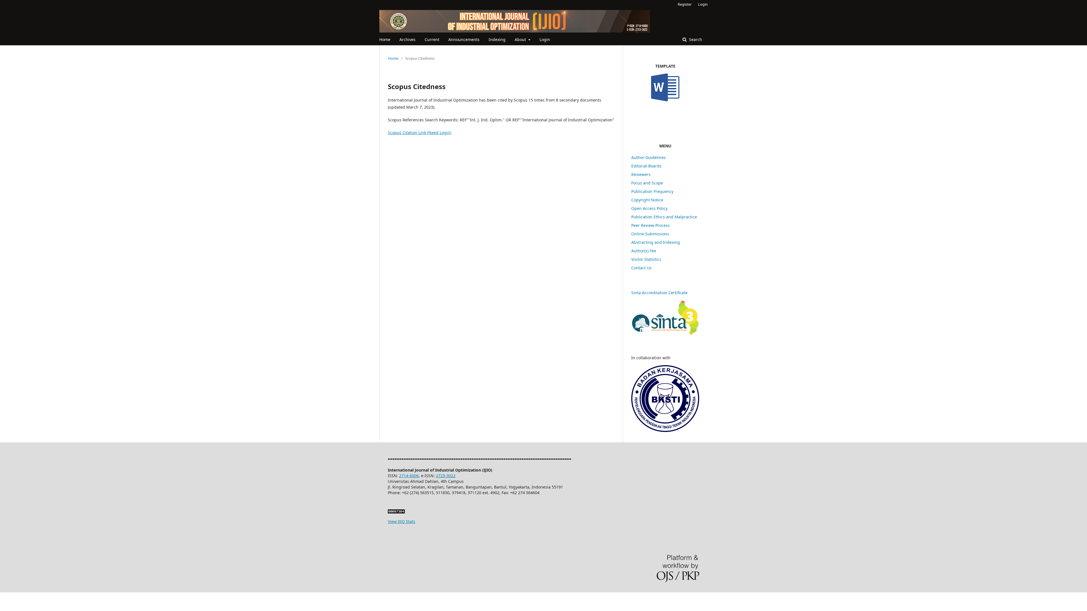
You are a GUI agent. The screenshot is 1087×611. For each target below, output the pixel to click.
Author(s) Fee (643, 250)
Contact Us (641, 267)
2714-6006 (409, 475)
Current (432, 39)
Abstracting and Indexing (655, 242)
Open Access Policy (649, 208)
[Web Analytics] (396, 512)
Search (695, 39)
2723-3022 (445, 475)
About (521, 39)
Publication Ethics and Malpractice (664, 217)
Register (685, 4)
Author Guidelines (648, 157)
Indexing (497, 39)
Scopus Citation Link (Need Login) (419, 132)
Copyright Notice (647, 200)
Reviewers (641, 174)
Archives (407, 39)
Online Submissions (650, 233)
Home (384, 39)
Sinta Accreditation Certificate (659, 292)
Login (545, 39)
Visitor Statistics (646, 259)
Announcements (464, 39)
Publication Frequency (652, 191)
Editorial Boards (646, 166)
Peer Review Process (650, 225)
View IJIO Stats (401, 521)
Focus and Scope (647, 183)
